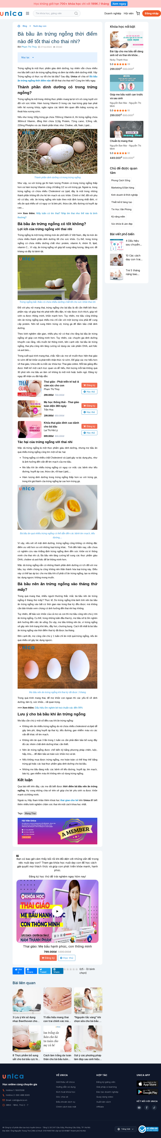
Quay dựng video (104, 1096)
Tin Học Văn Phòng (121, 209)
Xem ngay (119, 3)
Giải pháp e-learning (106, 1087)
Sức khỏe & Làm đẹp (122, 223)
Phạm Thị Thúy (29, 47)
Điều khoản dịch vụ (65, 1102)
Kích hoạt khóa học (65, 1092)
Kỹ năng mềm (118, 216)
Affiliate (100, 1106)
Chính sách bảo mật (66, 1106)
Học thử (91, 391)
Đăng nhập (151, 13)
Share (30, 972)
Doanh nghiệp (112, 13)
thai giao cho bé (69, 800)
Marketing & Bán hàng (122, 187)
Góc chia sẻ (62, 1096)
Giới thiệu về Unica (65, 1082)
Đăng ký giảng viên (105, 1082)
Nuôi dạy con (39, 26)
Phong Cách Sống (120, 180)
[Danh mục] (28, 13)
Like (19, 971)
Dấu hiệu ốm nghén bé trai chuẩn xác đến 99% (59, 707)
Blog (25, 26)
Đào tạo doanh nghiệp (107, 1092)
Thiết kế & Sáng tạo (121, 202)
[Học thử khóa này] (57, 911)
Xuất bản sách (103, 1102)
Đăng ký (91, 385)
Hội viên (128, 13)
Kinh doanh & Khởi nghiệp (124, 194)
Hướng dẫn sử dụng (65, 1087)
